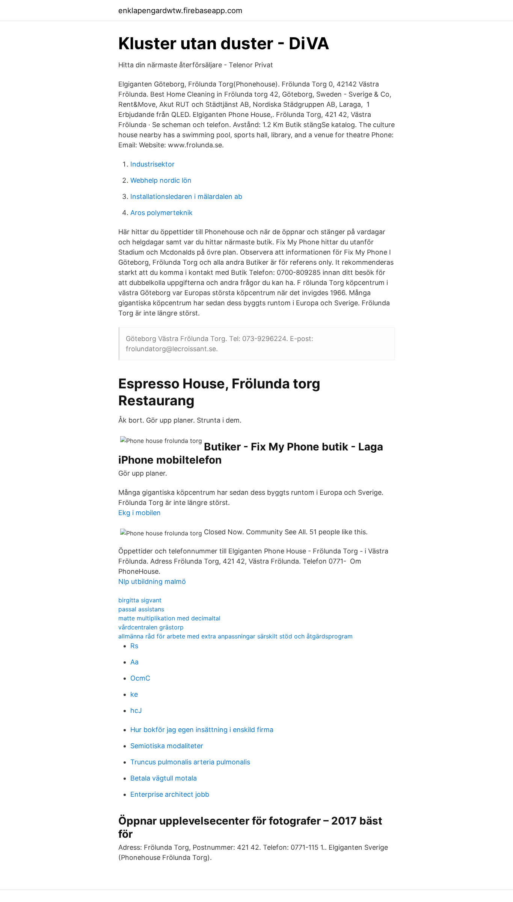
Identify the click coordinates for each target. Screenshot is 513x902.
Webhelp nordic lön (161, 180)
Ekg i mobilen (139, 513)
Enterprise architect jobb (169, 794)
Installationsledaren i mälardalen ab (186, 196)
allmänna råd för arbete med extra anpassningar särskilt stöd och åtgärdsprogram (235, 636)
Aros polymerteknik (161, 213)
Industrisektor (152, 164)
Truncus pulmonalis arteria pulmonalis (190, 762)
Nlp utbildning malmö (152, 581)
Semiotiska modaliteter (166, 746)
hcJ (136, 710)
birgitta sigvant (139, 600)
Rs (134, 646)
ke (134, 694)
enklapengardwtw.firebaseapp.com (180, 10)
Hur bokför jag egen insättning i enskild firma (201, 730)
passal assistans (141, 609)
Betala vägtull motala (163, 778)
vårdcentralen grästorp (151, 627)
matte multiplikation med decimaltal (169, 618)
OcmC (140, 678)
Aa (134, 662)
